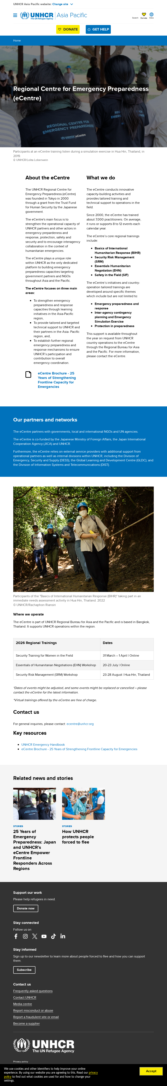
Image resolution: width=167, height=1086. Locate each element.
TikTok (53, 936)
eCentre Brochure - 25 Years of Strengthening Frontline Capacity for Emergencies (57, 380)
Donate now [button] (25, 908)
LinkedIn (62, 936)
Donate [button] (144, 17)
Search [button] (135, 17)
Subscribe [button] (24, 969)
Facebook (16, 936)
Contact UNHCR (24, 997)
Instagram (25, 936)
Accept (151, 1071)
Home (17, 40)
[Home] (34, 16)
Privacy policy (20, 1061)
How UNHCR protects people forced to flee (78, 836)
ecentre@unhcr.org (80, 723)
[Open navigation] (15, 15)
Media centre (22, 1004)
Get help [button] (100, 29)
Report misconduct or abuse (33, 1010)
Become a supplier (26, 1023)
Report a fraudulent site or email (36, 1017)
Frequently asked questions (33, 991)
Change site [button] (60, 4)
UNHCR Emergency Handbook (43, 744)
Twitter (34, 936)
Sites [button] (151, 17)
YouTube (44, 936)
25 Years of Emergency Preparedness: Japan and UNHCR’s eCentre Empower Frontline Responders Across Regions (34, 850)
